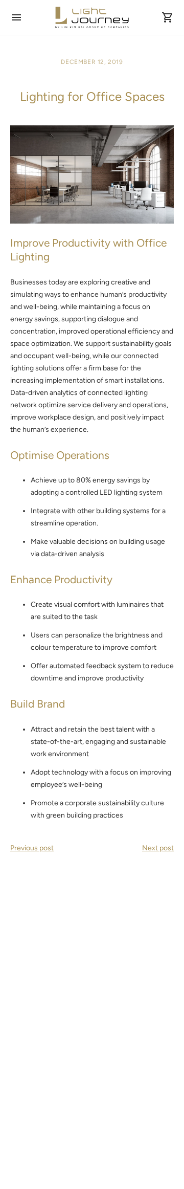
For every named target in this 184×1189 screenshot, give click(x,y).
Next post (158, 848)
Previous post (32, 848)
